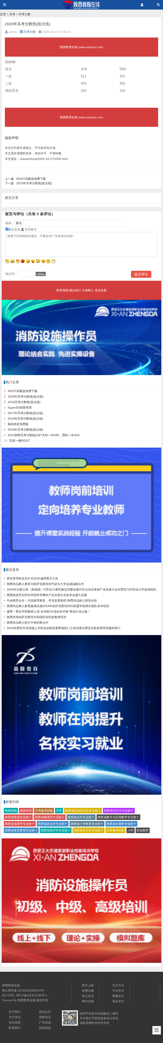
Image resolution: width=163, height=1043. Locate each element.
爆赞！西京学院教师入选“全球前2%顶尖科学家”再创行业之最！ (48, 611)
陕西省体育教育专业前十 (21, 830)
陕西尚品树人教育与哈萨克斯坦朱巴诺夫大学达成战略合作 (45, 584)
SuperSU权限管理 (20, 407)
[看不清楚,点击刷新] (41, 274)
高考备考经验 (115, 830)
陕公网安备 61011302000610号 (23, 990)
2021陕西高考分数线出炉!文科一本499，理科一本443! (44, 435)
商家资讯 (45, 1017)
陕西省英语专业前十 (18, 817)
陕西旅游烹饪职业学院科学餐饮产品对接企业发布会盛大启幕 (47, 595)
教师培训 (26, 810)
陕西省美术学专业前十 (55, 830)
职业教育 (143, 830)
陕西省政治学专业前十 (52, 823)
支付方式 (118, 985)
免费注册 (88, 990)
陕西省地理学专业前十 (20, 823)
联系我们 (15, 1027)
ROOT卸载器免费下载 (25, 178)
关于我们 (15, 1012)
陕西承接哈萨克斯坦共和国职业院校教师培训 (36, 617)
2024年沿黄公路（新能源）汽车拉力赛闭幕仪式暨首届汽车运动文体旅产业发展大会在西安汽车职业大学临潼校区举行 (84, 589)
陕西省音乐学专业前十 (88, 830)
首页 (3, 14)
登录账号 (30, 229)
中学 (59, 810)
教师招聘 (11, 810)
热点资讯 (88, 996)
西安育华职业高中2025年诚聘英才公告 (32, 578)
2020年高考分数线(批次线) (26, 396)
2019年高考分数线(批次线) (28, 183)
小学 (130, 830)
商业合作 (45, 1012)
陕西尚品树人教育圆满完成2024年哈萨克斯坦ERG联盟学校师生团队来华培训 (58, 606)
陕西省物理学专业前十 (50, 817)
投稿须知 (45, 1027)
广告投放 (45, 1022)
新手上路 (88, 985)
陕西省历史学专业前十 (119, 810)
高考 (12, 14)
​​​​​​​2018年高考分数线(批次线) (25, 429)
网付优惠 (88, 1001)
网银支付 (118, 996)
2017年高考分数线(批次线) (25, 413)
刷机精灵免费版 (18, 424)
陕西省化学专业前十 (81, 817)
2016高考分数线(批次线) (24, 402)
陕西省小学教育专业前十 (87, 823)
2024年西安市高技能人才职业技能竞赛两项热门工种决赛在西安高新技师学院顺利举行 (64, 628)
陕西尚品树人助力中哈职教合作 (27, 622)
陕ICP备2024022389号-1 (31, 995)
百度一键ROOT (19, 440)
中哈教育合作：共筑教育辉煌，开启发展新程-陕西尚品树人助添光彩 (52, 600)
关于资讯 (15, 1017)
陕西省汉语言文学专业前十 (83, 810)
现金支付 (118, 1001)
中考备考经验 (44, 810)
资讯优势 (15, 1022)
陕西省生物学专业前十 (121, 823)
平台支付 (118, 990)
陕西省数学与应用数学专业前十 (118, 817)
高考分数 (25, 14)
